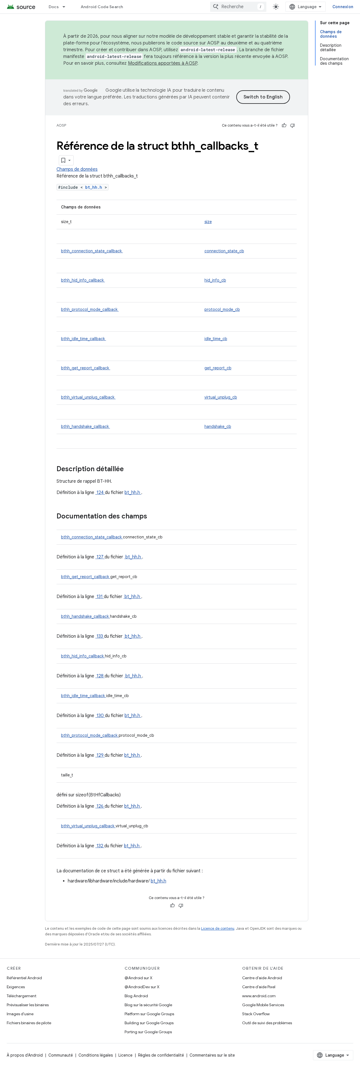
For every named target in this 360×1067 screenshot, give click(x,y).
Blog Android (136, 995)
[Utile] (284, 125)
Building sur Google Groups (149, 1022)
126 (100, 806)
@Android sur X (138, 977)
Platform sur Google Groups (149, 1013)
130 (100, 715)
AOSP (61, 125)
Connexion (342, 6)
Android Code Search (102, 6)
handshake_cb (217, 426)
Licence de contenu (217, 928)
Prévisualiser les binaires (28, 1004)
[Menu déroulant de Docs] (66, 7)
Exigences (16, 986)
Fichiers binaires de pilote (29, 1022)
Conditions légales (95, 1055)
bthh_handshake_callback (85, 426)
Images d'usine (20, 1013)
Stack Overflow (256, 1013)
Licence (125, 1055)
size (208, 221)
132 (99, 846)
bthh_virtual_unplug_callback (88, 397)
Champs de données (77, 169)
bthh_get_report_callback (85, 367)
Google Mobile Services (263, 1004)
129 (100, 755)
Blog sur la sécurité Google (148, 1004)
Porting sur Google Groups (148, 1031)
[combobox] (238, 7)
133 (99, 636)
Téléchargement (21, 995)
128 (100, 676)
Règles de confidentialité (161, 1055)
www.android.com (259, 995)
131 (99, 596)
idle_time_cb (215, 338)
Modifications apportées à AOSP (162, 63)
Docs (54, 6)
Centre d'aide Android (262, 977)
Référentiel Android (24, 977)
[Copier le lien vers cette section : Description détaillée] (131, 469)
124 (100, 492)
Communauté (60, 1055)
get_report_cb (217, 367)
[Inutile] (292, 125)
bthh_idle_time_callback (83, 338)
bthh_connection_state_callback (92, 250)
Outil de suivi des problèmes (267, 1022)
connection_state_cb (224, 250)
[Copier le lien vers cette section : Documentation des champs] (154, 516)
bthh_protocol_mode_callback (90, 309)
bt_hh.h (95, 187)
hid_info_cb (215, 280)
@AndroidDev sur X (142, 986)
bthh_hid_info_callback (83, 280)
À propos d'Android (25, 1055)
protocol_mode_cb (222, 309)
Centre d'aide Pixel (258, 986)
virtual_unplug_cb (220, 397)
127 (100, 557)
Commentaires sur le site (212, 1055)
